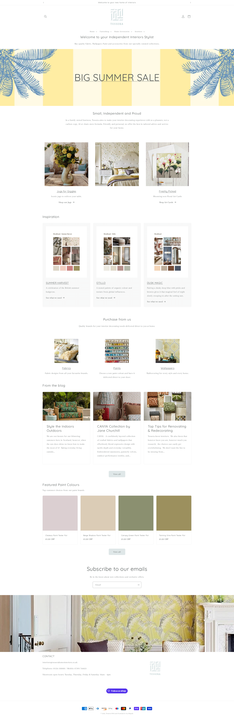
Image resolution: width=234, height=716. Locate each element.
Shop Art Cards (166, 202)
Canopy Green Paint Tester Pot (135, 535)
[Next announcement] (191, 2)
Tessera (108, 713)
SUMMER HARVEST (57, 282)
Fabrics (66, 368)
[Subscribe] (138, 585)
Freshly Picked (167, 191)
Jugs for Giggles (66, 191)
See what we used (54, 298)
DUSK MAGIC (155, 282)
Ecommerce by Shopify (125, 713)
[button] (45, 17)
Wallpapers (167, 368)
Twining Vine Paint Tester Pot (172, 535)
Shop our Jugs (65, 202)
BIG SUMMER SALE (117, 77)
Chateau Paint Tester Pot (56, 535)
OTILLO (101, 282)
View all (117, 474)
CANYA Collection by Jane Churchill (113, 428)
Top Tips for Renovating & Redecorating (167, 428)
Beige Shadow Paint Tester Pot (96, 535)
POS (113, 713)
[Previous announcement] (43, 2)
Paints (117, 368)
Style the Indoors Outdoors (60, 428)
